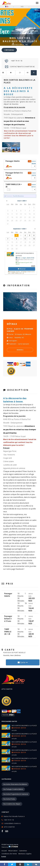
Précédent (7, 200)
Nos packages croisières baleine (13, 789)
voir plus (14, 730)
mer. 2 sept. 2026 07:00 (25, 258)
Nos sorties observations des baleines (15, 784)
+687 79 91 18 (16, 61)
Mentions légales (25, 854)
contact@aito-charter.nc (22, 67)
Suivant (35, 228)
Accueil (6, 31)
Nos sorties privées (9, 799)
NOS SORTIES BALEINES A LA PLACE (24, 725)
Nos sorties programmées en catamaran (15, 794)
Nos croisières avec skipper (11, 804)
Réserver (22, 269)
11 (25, 239)
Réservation (12, 851)
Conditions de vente (9, 854)
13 (34, 239)
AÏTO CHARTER (9, 827)
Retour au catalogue (9, 50)
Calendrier (23, 851)
